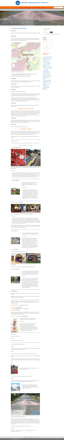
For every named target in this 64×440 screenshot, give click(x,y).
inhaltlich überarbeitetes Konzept (23, 126)
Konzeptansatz (23, 91)
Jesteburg (51, 66)
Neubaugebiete (45, 77)
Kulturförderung (46, 72)
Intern (39, 437)
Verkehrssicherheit (46, 87)
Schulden (50, 77)
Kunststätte (44, 76)
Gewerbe (49, 63)
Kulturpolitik (44, 73)
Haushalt (44, 66)
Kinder (43, 67)
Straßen (50, 81)
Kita (47, 68)
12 (46, 45)
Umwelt (44, 82)
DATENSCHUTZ (26, 437)
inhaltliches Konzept (22, 105)
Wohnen (45, 89)
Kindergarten (51, 67)
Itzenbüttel (48, 66)
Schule (44, 78)
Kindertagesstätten (45, 68)
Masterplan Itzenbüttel (49, 76)
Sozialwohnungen (45, 81)
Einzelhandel (50, 59)
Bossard (47, 59)
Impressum (36, 437)
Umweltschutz (48, 82)
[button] (31, 7)
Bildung (44, 59)
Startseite (21, 7)
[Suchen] (62, 7)
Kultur (46, 70)
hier (32, 145)
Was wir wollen (26, 7)
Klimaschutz (50, 68)
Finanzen (45, 60)
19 (46, 47)
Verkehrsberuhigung (49, 84)
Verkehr (44, 84)
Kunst (48, 73)
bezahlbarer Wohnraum (47, 58)
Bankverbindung (31, 437)
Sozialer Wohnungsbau (47, 80)
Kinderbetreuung (47, 67)
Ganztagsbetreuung (46, 62)
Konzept (44, 70)
